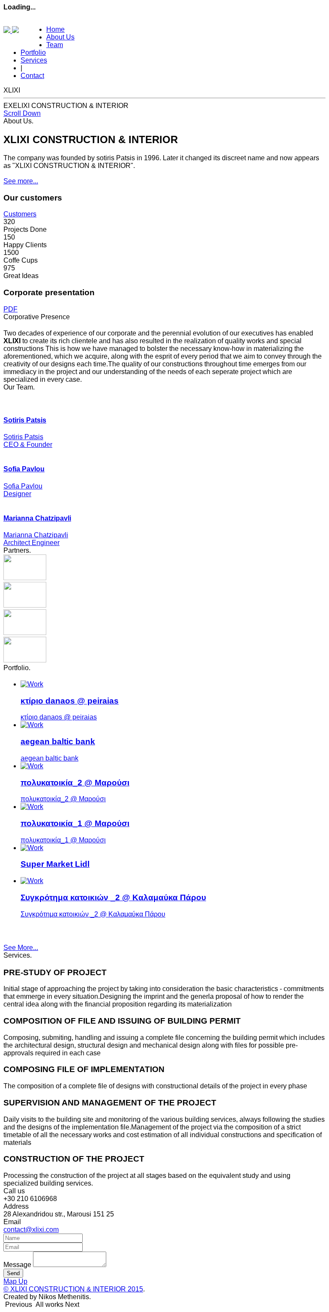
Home (55, 29)
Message (17, 1264)
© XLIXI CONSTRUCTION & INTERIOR (73, 1289)
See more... (20, 181)
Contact (32, 75)
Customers (19, 214)
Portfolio (33, 52)
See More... (20, 947)
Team (54, 44)
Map (10, 1281)
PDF (10, 309)
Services (34, 60)
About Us (60, 37)
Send (13, 1273)
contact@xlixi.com (31, 1229)
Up (22, 1281)
